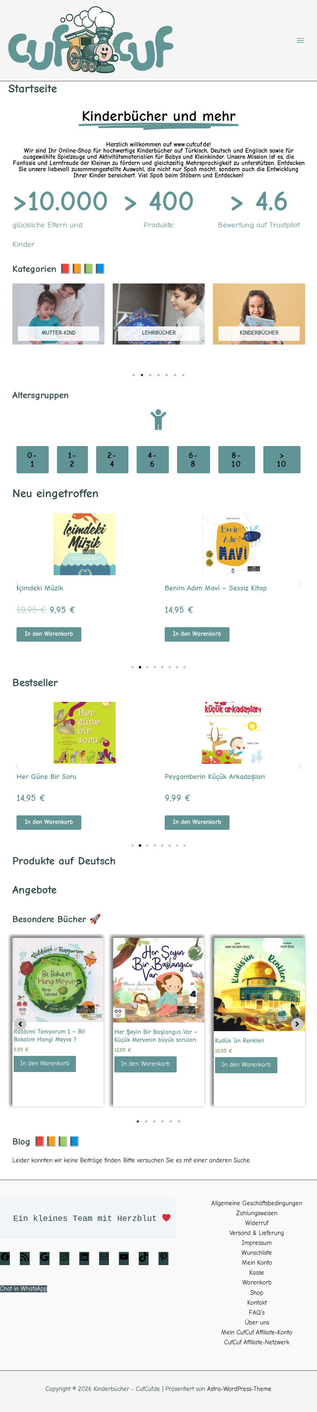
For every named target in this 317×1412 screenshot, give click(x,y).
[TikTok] (144, 1259)
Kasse (256, 1272)
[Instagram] (64, 1259)
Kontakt (257, 1302)
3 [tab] (150, 375)
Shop (256, 1292)
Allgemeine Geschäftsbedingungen (256, 1203)
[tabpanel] (58, 318)
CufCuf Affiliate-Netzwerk (256, 1342)
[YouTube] (124, 1259)
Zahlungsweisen (256, 1213)
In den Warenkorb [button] (49, 634)
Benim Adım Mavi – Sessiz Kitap (216, 588)
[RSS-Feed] (25, 1259)
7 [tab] (183, 375)
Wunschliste (256, 1252)
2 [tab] (142, 375)
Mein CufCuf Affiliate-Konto (256, 1332)
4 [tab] (158, 375)
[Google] (45, 1259)
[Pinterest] (163, 1259)
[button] (17, 583)
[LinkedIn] (84, 1259)
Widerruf (256, 1223)
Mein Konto (257, 1262)
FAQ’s (257, 1312)
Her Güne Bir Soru (46, 776)
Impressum (257, 1243)
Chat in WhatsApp (23, 1288)
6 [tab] (175, 375)
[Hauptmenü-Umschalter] (300, 40)
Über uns (257, 1322)
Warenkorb (257, 1282)
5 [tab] (167, 375)
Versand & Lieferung (256, 1233)
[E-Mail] (104, 1259)
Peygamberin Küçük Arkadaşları (215, 776)
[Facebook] (5, 1259)
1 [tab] (134, 375)
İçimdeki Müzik (40, 588)
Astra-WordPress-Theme (239, 1389)
